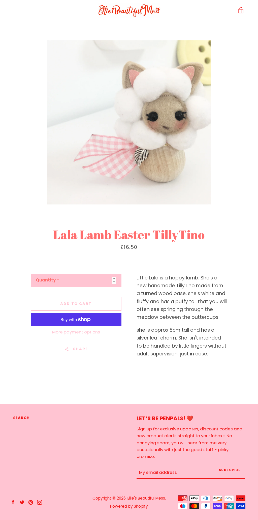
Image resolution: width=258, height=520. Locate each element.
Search (21, 417)
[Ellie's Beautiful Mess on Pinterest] (30, 502)
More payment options (76, 332)
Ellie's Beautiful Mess (146, 498)
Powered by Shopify (129, 506)
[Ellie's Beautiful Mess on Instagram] (39, 502)
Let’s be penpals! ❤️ (165, 418)
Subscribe (230, 470)
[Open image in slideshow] (129, 122)
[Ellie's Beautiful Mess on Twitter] (21, 502)
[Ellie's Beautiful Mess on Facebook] (13, 502)
